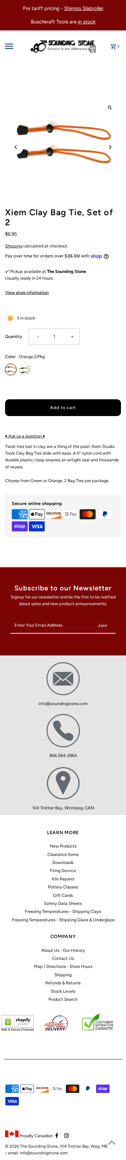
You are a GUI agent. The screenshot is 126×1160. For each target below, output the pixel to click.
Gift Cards (63, 895)
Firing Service (63, 870)
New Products (63, 846)
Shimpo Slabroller (83, 8)
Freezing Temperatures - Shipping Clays (63, 911)
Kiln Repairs (63, 878)
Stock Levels (63, 991)
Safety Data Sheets (63, 903)
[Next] (110, 147)
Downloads (63, 862)
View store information (27, 292)
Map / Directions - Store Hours (63, 966)
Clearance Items (63, 854)
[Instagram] (65, 1136)
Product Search (63, 999)
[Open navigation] (15, 46)
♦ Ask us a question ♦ (25, 436)
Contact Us (63, 958)
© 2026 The (16, 1146)
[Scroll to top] (111, 1142)
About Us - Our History (63, 950)
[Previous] (16, 147)
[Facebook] (56, 1136)
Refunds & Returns (63, 982)
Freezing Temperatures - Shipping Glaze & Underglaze (63, 919)
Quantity (13, 336)
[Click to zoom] (110, 107)
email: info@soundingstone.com (38, 1153)
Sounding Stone (43, 1146)
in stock (86, 22)
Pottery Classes (63, 886)
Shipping (13, 245)
